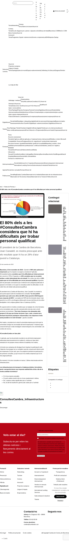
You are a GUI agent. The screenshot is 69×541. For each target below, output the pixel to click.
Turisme (19, 475)
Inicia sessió (60, 496)
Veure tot (11, 64)
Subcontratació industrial (42, 496)
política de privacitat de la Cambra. (53, 451)
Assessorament (39, 475)
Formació (3, 468)
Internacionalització (40, 468)
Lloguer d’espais (22, 489)
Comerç (19, 479)
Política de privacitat (14, 533)
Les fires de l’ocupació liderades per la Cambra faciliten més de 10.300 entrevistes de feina (64, 223)
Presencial (3, 475)
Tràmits (36, 499)
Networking (20, 472)
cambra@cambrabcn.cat (31, 524)
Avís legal (3, 533)
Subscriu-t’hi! (41, 455)
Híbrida (2, 482)
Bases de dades (5, 493)
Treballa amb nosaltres (60, 484)
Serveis (50, 373)
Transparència (60, 472)
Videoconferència (5, 479)
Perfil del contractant (60, 475)
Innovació (20, 482)
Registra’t (60, 500)
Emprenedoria (21, 493)
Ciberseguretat (4, 489)
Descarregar (3, 407)
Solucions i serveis (23, 468)
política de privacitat (58, 438)
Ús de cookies (27, 533)
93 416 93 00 (33, 519)
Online (2, 472)
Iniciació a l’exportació (41, 472)
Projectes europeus (23, 486)
